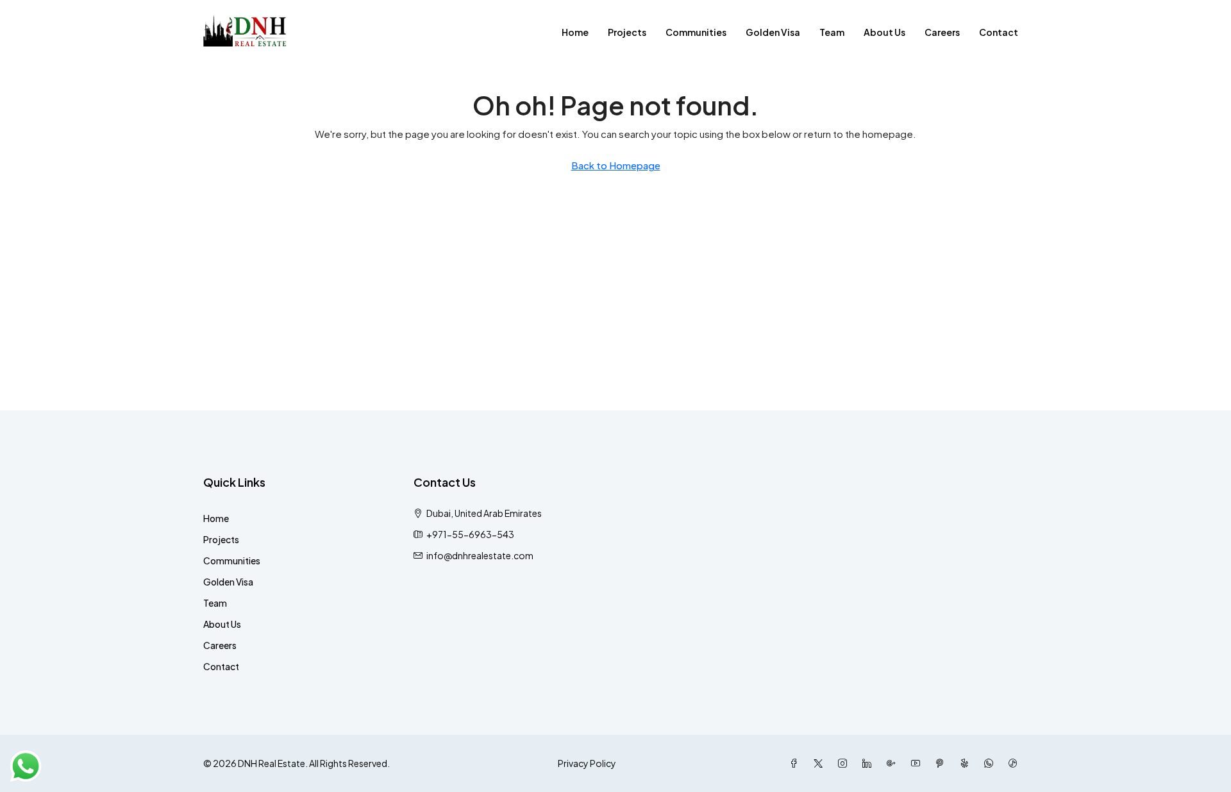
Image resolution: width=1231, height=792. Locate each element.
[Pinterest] (942, 763)
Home (575, 32)
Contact (998, 32)
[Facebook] (796, 763)
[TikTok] (1016, 763)
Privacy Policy (587, 763)
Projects (627, 32)
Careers (942, 32)
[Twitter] (821, 763)
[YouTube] (918, 763)
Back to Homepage (615, 165)
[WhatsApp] (991, 763)
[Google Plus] (894, 763)
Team (831, 32)
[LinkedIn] (869, 763)
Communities (696, 32)
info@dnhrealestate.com (479, 555)
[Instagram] (845, 763)
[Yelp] (967, 763)
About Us (884, 32)
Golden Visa (773, 32)
